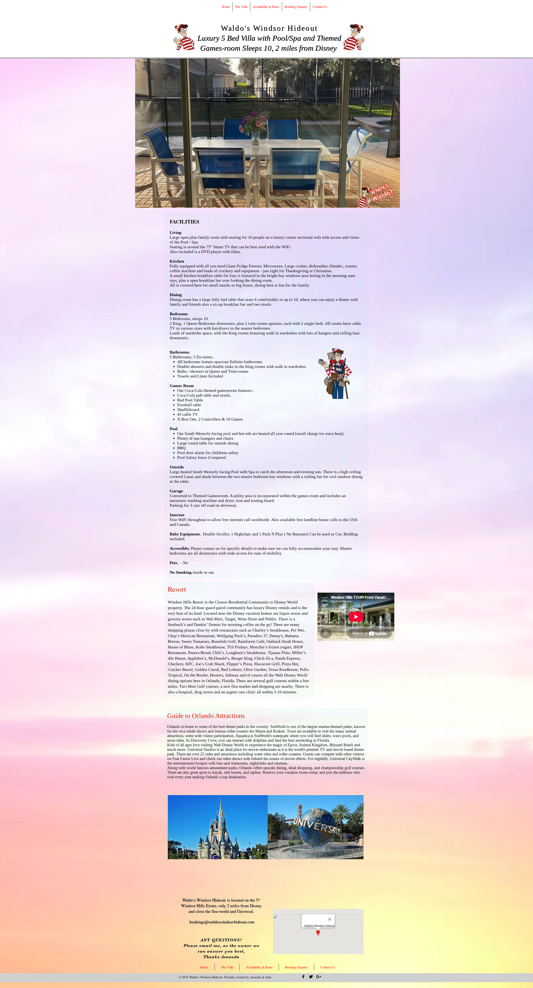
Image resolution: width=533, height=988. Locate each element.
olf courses (355, 768)
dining (281, 768)
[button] (267, 133)
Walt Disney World (229, 745)
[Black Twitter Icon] (311, 976)
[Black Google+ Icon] (318, 976)
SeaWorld (278, 726)
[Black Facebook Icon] (303, 976)
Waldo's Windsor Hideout (269, 28)
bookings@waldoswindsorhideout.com (221, 922)
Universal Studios (201, 749)
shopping (304, 768)
